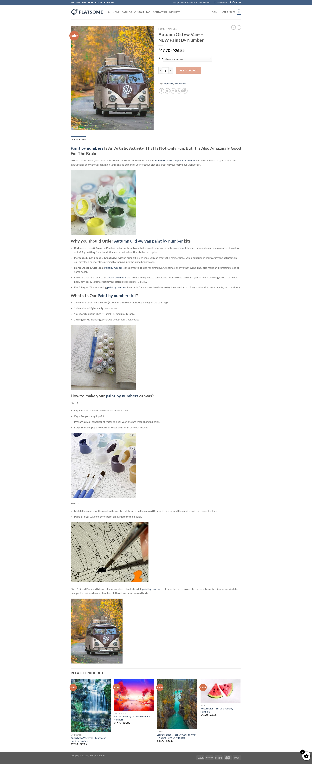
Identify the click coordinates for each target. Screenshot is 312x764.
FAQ (148, 12)
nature (170, 83)
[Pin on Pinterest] (179, 91)
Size (160, 58)
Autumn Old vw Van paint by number (175, 160)
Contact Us (160, 12)
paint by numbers (117, 287)
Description (78, 139)
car (165, 83)
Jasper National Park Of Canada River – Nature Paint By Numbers (176, 736)
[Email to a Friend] (173, 91)
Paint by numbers (87, 148)
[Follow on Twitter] (237, 2)
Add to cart (188, 70)
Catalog (127, 12)
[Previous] (70, 715)
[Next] (240, 715)
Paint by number (113, 267)
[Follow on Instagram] (233, 2)
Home (116, 12)
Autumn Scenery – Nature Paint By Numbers (132, 718)
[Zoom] (75, 126)
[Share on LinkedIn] (185, 91)
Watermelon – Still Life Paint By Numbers (217, 710)
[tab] (78, 139)
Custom (139, 12)
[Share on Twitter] (167, 91)
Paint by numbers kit (117, 295)
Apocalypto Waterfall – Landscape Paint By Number (88, 739)
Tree (176, 83)
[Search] (109, 12)
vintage (182, 83)
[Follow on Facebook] (230, 2)
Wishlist (174, 12)
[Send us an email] (240, 2)
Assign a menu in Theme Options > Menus (191, 2)
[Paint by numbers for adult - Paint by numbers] (87, 12)
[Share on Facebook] (161, 91)
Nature (172, 29)
